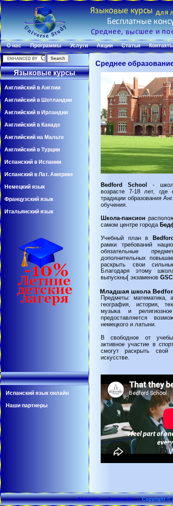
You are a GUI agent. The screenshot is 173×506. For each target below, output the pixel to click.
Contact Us (121, 499)
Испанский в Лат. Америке (38, 174)
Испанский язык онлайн (37, 393)
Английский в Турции (32, 150)
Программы (45, 45)
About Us (89, 499)
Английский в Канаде (32, 125)
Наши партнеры (26, 405)
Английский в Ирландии (36, 112)
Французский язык (28, 199)
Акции (105, 45)
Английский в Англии (32, 88)
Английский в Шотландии (38, 100)
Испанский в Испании (32, 162)
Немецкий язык (24, 187)
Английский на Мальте (34, 137)
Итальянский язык (28, 212)
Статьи (131, 45)
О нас (14, 45)
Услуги (79, 45)
